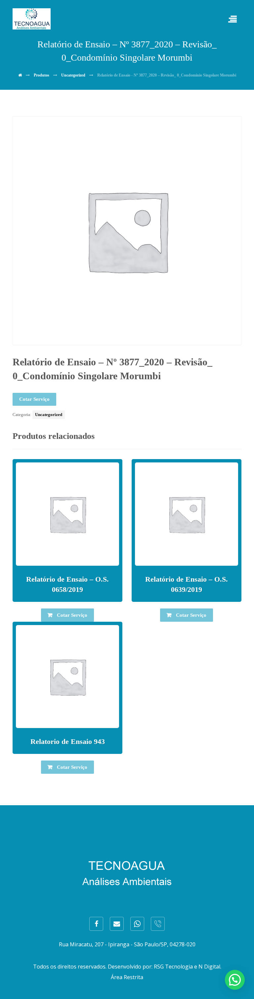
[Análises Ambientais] (32, 18)
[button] (235, 980)
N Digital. (209, 966)
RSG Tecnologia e (175, 966)
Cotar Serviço (34, 399)
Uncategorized (48, 414)
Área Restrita (127, 977)
